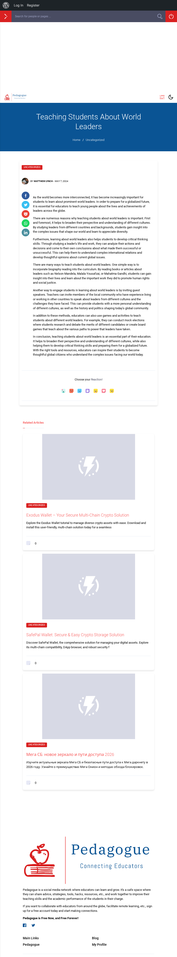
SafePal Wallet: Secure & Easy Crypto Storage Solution (75, 634)
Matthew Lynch (43, 181)
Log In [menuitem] (18, 5)
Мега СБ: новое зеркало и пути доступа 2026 (70, 754)
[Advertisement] (88, 56)
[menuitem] (6, 5)
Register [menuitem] (33, 5)
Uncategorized (32, 167)
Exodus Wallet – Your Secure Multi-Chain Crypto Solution (77, 515)
